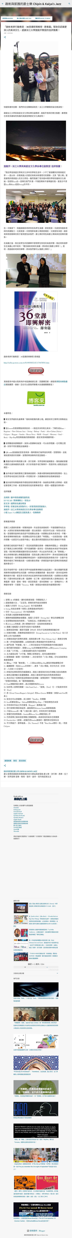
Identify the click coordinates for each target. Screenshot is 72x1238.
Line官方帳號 (18, 827)
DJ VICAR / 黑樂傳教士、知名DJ (17, 500)
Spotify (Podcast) (19, 815)
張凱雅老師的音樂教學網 (21, 821)
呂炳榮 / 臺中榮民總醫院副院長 (17, 497)
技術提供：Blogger (37, 1230)
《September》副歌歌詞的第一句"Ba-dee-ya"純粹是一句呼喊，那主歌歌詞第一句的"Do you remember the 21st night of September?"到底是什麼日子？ (36, 1166)
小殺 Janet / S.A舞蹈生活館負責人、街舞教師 (22, 512)
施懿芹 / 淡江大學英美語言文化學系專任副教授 (23, 509)
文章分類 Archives (7, 18)
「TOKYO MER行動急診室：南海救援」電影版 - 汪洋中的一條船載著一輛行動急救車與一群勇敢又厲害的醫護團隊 (43, 956)
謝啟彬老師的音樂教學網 (21, 823)
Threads (16, 831)
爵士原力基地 (17, 825)
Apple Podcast (18, 813)
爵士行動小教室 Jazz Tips (24, 18)
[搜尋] (69, 3)
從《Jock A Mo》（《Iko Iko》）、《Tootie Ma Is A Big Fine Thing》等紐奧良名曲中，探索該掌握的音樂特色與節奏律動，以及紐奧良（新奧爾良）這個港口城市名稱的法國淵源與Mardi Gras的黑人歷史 (36, 921)
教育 (15, 761)
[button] (5, 37)
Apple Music (17, 819)
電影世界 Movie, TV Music (42, 18)
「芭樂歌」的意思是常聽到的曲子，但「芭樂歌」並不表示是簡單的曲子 (35, 1096)
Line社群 (16, 829)
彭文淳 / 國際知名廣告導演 (15, 503)
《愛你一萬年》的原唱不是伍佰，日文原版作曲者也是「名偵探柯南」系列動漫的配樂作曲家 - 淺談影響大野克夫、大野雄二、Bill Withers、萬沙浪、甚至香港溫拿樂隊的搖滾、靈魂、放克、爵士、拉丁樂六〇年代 (36, 1193)
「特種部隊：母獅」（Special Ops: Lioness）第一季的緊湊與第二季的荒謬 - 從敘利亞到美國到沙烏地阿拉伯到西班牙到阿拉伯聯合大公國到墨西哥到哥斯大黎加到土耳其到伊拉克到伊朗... (36, 1025)
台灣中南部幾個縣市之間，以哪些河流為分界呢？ (28, 1050)
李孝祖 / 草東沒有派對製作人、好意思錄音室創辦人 (25, 506)
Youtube (16, 808)
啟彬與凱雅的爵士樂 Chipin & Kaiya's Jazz (33, 4)
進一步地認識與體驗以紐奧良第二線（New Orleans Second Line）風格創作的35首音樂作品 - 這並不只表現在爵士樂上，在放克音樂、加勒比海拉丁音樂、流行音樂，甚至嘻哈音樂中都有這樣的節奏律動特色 (36, 945)
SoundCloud (18, 811)
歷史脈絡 (22, 761)
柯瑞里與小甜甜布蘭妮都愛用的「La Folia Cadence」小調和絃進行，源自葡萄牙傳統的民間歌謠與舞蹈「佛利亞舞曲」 (43, 932)
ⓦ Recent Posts (53, 970)
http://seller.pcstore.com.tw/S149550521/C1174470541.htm (26, 362)
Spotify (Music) (18, 817)
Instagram (17, 810)
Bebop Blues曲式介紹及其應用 (23, 1118)
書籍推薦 (7, 761)
